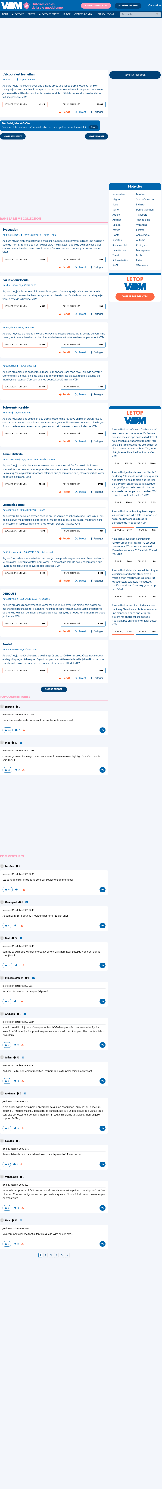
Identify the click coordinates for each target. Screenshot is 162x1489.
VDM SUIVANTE (96, 136)
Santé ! (7, 644)
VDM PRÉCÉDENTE (13, 136)
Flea (7, 1221)
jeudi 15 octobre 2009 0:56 (16, 1149)
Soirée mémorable (16, 407)
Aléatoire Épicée (49, 14)
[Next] (67, 1256)
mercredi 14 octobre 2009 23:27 (18, 1022)
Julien (8, 1058)
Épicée (31, 14)
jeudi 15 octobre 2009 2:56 (16, 1228)
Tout (5, 14)
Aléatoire (18, 14)
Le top (67, 14)
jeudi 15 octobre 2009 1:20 (15, 1185)
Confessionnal (84, 14)
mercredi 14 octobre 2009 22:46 (18, 751)
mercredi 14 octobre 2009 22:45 (18, 910)
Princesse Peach (14, 978)
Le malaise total (14, 505)
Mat (7, 743)
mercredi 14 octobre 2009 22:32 (18, 715)
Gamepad (11, 902)
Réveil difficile (13, 454)
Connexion (154, 5)
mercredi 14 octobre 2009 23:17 (18, 986)
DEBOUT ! (9, 594)
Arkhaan (10, 1014)
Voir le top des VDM (135, 296)
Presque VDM (105, 14)
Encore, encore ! (54, 689)
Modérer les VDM (128, 5)
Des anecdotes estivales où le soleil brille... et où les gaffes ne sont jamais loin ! (49, 125)
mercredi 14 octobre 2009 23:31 (18, 1065)
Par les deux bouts (15, 280)
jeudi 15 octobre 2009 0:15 (15, 1101)
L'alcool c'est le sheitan (18, 74)
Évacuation (10, 229)
